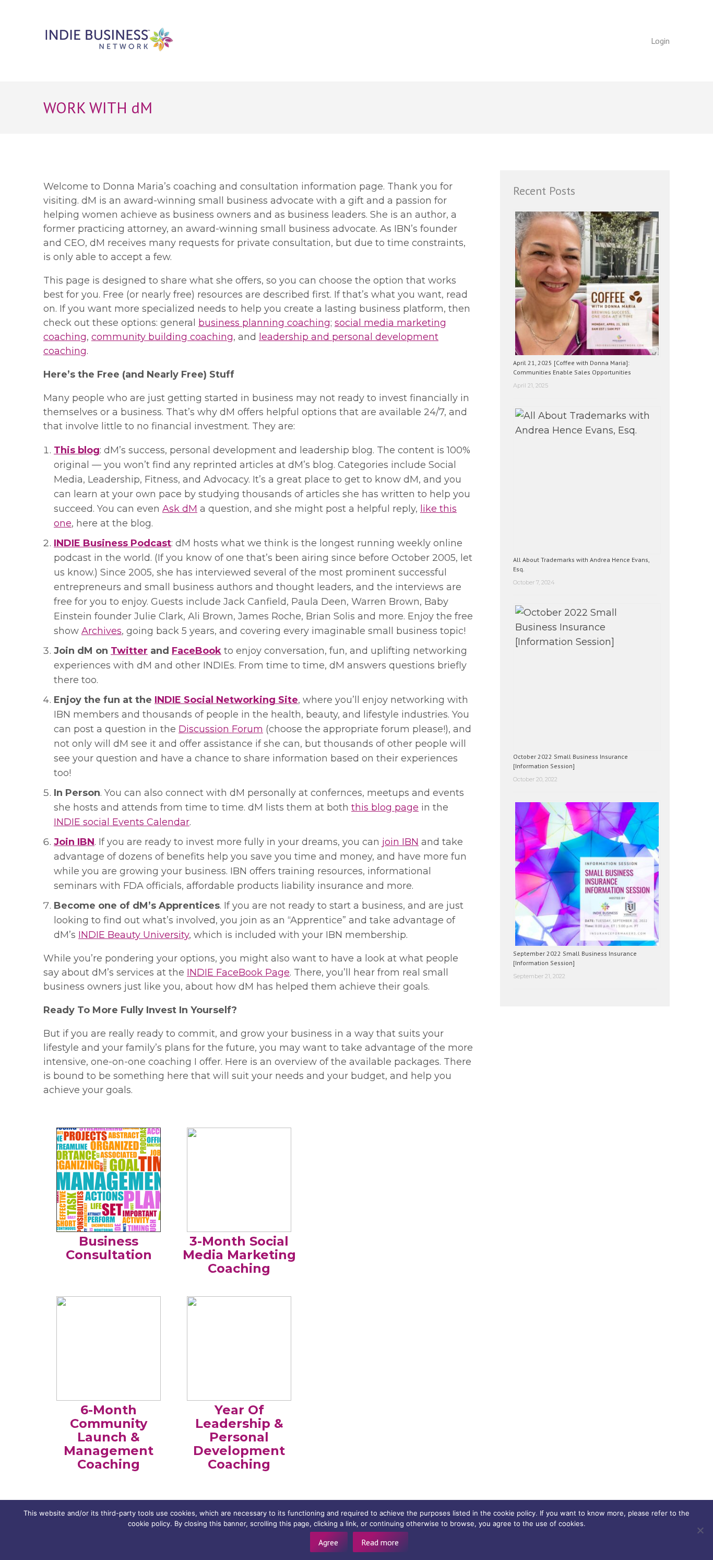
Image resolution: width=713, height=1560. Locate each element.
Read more (380, 1542)
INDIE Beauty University (133, 935)
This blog (77, 450)
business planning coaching (264, 323)
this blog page (385, 807)
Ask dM (179, 508)
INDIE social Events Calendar (121, 822)
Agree (328, 1542)
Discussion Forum (221, 729)
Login (660, 41)
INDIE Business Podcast (112, 543)
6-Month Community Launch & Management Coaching (108, 1437)
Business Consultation (109, 1248)
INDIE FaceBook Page (238, 972)
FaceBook (196, 650)
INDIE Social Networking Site (226, 700)
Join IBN (74, 842)
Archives (101, 631)
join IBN (400, 842)
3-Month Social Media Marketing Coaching (239, 1255)
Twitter (129, 650)
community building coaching (162, 337)
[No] (700, 1530)
